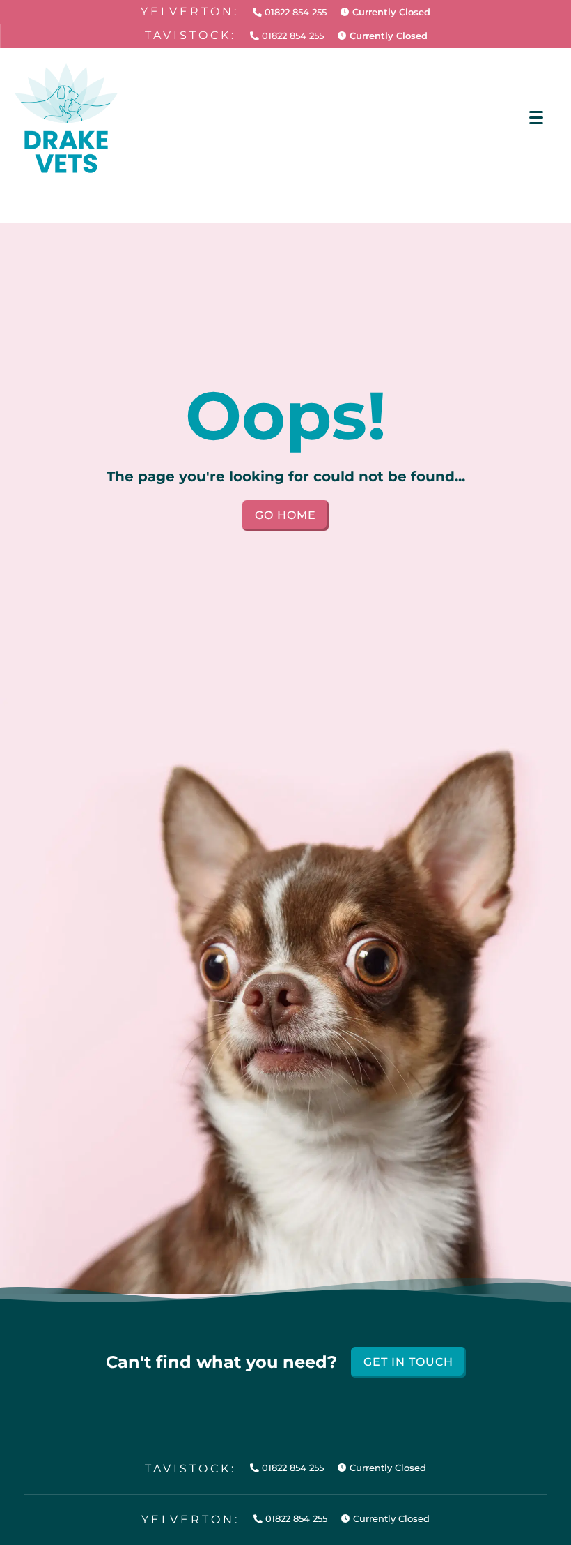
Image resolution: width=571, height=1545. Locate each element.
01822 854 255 (294, 12)
